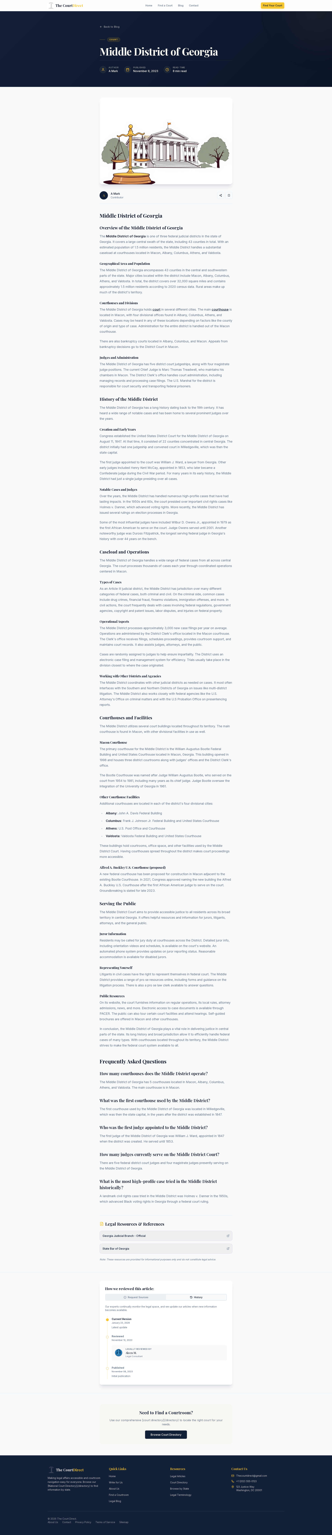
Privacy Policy (83, 1522)
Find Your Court (272, 5)
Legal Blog (115, 1501)
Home (148, 5)
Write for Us (116, 1482)
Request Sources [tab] (138, 1297)
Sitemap (123, 1522)
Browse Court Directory (166, 1434)
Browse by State (179, 1488)
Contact (194, 5)
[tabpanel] (166, 1342)
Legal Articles (177, 1476)
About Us (114, 1488)
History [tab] (198, 1297)
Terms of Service (105, 1522)
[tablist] (166, 1297)
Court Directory (179, 1482)
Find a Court (165, 5)
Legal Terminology (180, 1494)
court (156, 309)
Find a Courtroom (119, 1494)
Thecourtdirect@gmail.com (251, 1475)
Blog (180, 5)
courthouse (220, 309)
